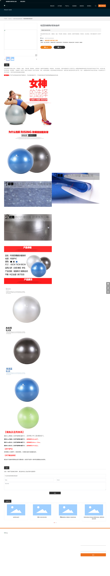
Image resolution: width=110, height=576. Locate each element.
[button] (53, 522)
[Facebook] (97, 1)
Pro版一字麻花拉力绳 (16, 517)
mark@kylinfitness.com (11, 1)
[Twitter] (101, 1)
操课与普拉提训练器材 (17, 18)
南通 (98, 574)
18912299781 (22, 1)
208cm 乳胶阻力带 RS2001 (93, 517)
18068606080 (65, 551)
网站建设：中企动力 (93, 574)
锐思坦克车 (42, 517)
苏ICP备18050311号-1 (83, 574)
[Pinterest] (105, 1)
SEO (100, 574)
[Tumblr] (103, 1)
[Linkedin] (99, 1)
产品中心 (10, 18)
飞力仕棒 (68, 517)
